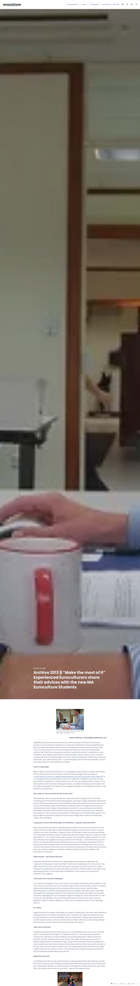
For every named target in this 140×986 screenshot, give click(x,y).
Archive (36, 668)
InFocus (84, 4)
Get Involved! (106, 4)
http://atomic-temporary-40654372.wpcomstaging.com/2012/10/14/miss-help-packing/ (69, 776)
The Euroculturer (72, 4)
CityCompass (94, 4)
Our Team (116, 4)
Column (43, 668)
